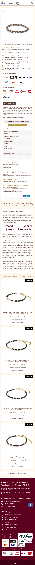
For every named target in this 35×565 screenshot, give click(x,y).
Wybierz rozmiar (17, 322)
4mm (5, 138)
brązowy (9, 153)
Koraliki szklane (8, 148)
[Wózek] (32, 2)
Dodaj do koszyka (9, 103)
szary (13, 153)
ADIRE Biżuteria (8, 158)
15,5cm (6, 133)
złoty (5, 153)
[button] (17, 3)
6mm (8, 138)
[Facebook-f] (30, 505)
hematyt (6, 143)
